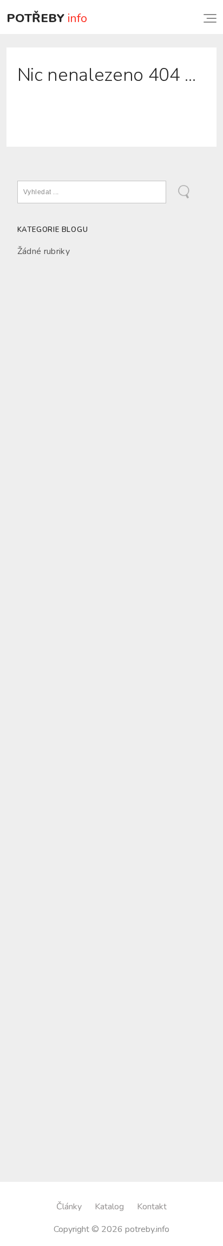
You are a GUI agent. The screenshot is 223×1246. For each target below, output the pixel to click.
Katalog (109, 1207)
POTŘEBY (46, 18)
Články (69, 1207)
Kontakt (152, 1207)
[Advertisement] (111, 398)
